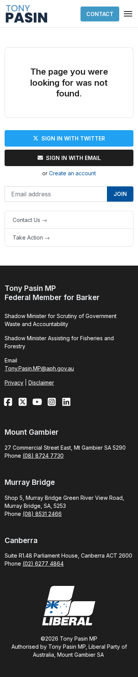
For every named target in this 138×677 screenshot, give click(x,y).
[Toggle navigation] (128, 14)
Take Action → (31, 237)
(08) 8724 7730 (43, 455)
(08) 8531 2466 (42, 514)
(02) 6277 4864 (43, 563)
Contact (99, 14)
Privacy (14, 382)
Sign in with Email (73, 158)
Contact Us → (30, 220)
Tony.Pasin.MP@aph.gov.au (39, 368)
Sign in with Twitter (73, 138)
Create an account (72, 173)
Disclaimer (41, 382)
